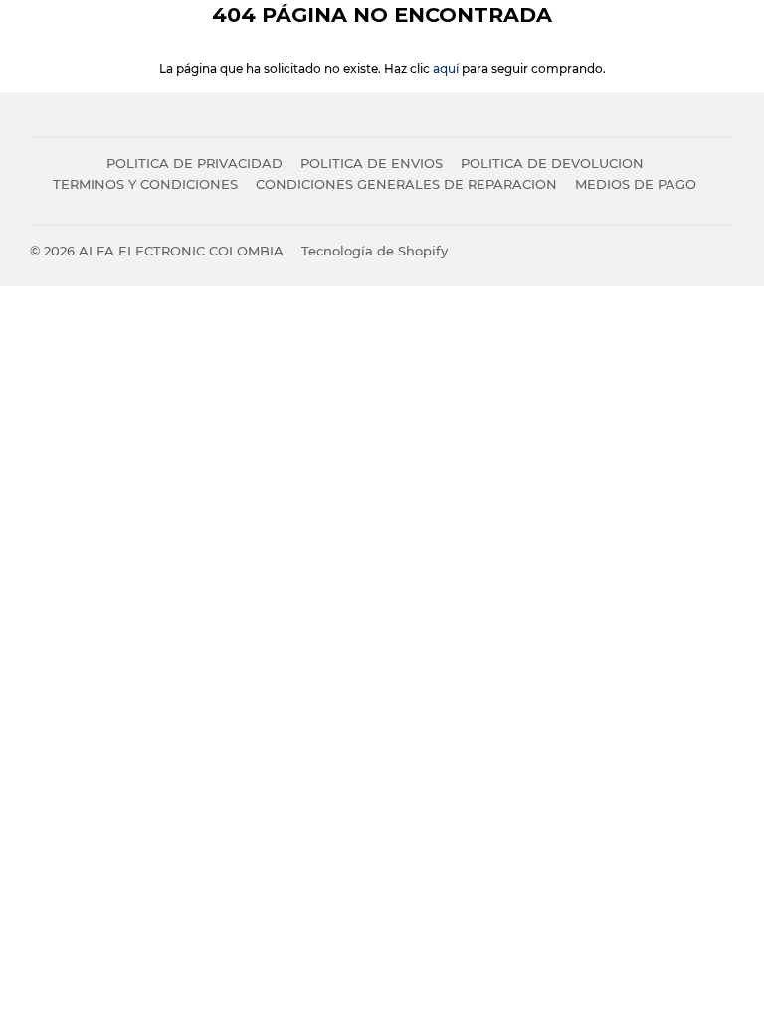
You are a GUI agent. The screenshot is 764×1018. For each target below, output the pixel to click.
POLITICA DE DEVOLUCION (552, 163)
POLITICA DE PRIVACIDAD (194, 163)
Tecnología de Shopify (374, 250)
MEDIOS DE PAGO (635, 184)
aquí (446, 68)
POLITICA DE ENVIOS (371, 163)
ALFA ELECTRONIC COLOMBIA (181, 250)
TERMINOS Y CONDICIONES (145, 184)
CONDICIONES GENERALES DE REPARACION (406, 184)
